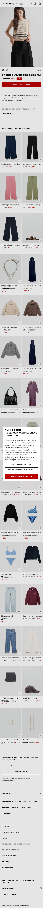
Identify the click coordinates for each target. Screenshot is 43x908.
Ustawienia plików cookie (21, 465)
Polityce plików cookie (22, 459)
